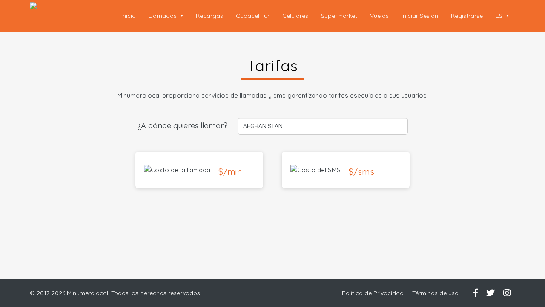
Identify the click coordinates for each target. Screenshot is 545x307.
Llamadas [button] (163, 16)
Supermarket (339, 16)
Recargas (209, 16)
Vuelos (379, 16)
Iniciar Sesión (420, 16)
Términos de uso (435, 293)
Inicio (128, 16)
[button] (502, 16)
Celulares (295, 16)
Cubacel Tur (253, 16)
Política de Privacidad (373, 293)
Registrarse (467, 16)
